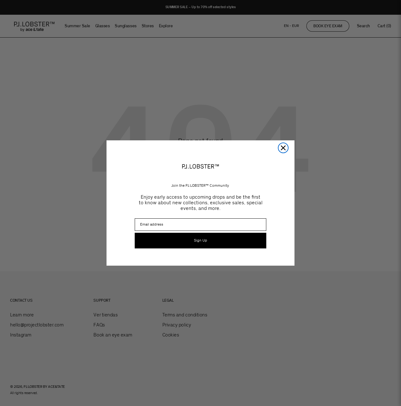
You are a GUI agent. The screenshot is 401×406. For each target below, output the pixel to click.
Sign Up (200, 240)
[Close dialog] (283, 148)
